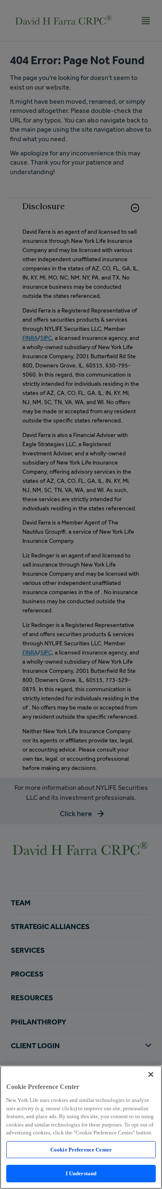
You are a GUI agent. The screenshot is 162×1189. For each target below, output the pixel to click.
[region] (81, 1127)
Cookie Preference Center (81, 1150)
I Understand (81, 1173)
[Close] (151, 1074)
